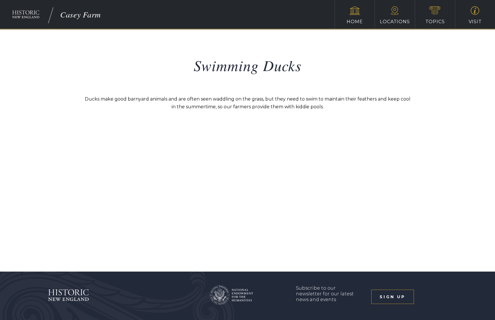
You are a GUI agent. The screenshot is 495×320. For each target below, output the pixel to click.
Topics (435, 21)
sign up (392, 296)
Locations (395, 21)
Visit (475, 21)
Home (355, 21)
